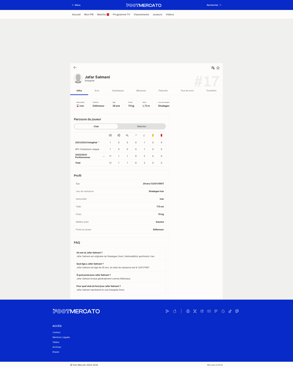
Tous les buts (187, 90)
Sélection (141, 126)
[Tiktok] (230, 311)
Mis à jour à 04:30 (215, 365)
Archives (56, 347)
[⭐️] (218, 68)
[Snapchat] (223, 311)
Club (96, 126)
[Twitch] (237, 311)
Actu (97, 90)
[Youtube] (209, 311)
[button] (76, 4)
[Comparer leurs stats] (213, 68)
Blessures (141, 90)
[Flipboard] (216, 311)
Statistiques (118, 90)
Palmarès (163, 90)
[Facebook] (188, 311)
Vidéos (55, 342)
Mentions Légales (61, 337)
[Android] (167, 311)
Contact (56, 332)
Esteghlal (89, 80)
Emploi (55, 352)
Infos (79, 90)
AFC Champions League (87, 149)
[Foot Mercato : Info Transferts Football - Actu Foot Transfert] (143, 5)
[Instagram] (202, 311)
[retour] (75, 68)
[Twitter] (195, 311)
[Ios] (174, 311)
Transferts (211, 90)
